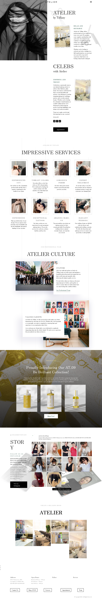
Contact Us (15, 590)
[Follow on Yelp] (74, 581)
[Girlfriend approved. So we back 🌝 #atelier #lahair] (54, 464)
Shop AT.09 (32, 590)
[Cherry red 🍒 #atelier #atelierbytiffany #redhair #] (39, 479)
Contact (13, 28)
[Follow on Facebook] (57, 121)
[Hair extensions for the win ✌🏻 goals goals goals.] (39, 464)
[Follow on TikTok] (60, 121)
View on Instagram (17, 485)
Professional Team (17, 22)
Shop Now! (51, 416)
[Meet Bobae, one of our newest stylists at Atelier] (69, 464)
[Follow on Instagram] (54, 121)
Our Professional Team (63, 290)
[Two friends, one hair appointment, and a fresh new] (39, 449)
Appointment (15, 25)
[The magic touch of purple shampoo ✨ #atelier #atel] (54, 479)
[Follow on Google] (77, 581)
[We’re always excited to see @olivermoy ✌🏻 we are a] (69, 449)
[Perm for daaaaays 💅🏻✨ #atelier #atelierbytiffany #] (84, 464)
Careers (47, 590)
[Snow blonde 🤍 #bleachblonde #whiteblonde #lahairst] (54, 449)
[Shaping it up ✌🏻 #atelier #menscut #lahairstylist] (84, 449)
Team (80, 590)
